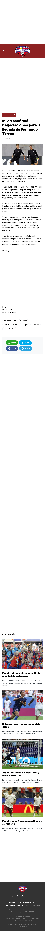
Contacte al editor (12, 905)
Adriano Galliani (10, 321)
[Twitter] (12, 896)
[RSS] (32, 896)
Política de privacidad (31, 905)
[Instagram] (22, 896)
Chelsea (23, 321)
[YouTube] (27, 896)
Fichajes (24, 325)
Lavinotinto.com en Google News (21, 902)
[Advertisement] (22, 22)
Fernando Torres (10, 325)
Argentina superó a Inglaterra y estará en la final (20, 774)
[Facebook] (17, 896)
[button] (3, 51)
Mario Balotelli (9, 329)
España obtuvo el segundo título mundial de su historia (21, 674)
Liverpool (35, 325)
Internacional (9, 115)
